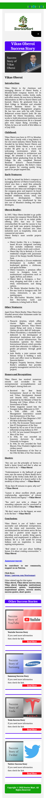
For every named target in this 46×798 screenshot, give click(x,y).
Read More (32, 641)
